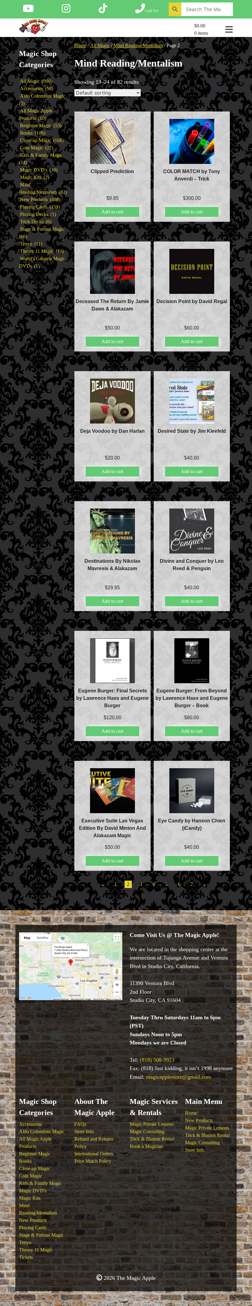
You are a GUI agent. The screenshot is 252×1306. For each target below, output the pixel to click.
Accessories (30, 1124)
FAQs (80, 1124)
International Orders (93, 1153)
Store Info (84, 1131)
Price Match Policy (92, 1161)
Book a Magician (146, 1146)
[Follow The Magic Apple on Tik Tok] (103, 10)
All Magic (100, 45)
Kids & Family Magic (40, 1183)
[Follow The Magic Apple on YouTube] (28, 10)
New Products (33, 1220)
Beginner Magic (34, 1153)
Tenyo (25, 1242)
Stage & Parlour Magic (41, 1235)
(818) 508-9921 (157, 1060)
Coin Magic (30, 1175)
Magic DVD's (32, 1190)
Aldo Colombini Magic (41, 1131)
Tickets (26, 1257)
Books (25, 1161)
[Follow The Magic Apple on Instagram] (66, 10)
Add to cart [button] (112, 211)
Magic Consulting (147, 1131)
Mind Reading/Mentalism (138, 45)
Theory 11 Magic (36, 1249)
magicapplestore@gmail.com (178, 1077)
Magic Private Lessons (152, 1124)
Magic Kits (30, 1198)
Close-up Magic (34, 1168)
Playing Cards (32, 1227)
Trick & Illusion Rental (152, 1139)
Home (80, 45)
